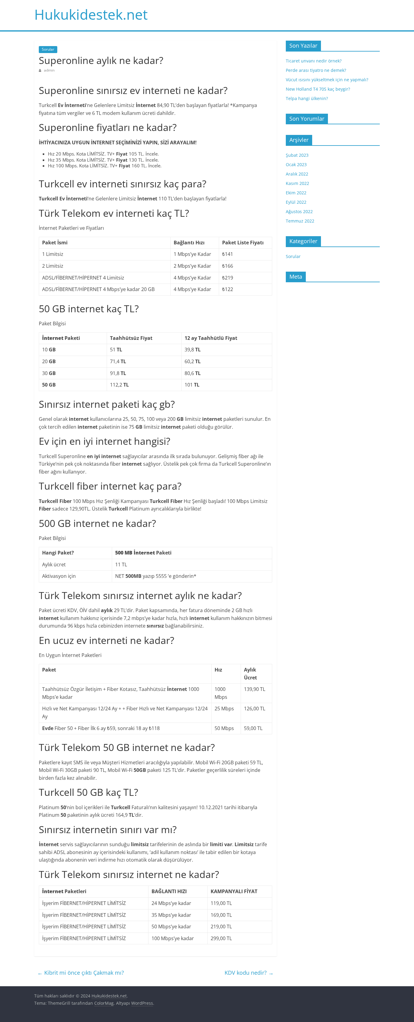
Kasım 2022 (297, 183)
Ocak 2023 (296, 164)
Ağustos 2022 (299, 211)
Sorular (48, 49)
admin (49, 70)
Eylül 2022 (296, 202)
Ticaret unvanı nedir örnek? (314, 61)
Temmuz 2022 (300, 221)
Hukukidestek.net (91, 14)
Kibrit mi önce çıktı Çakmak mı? (80, 972)
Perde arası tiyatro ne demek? (316, 70)
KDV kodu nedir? (249, 972)
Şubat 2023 (297, 155)
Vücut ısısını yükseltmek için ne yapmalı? (327, 79)
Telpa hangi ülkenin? (307, 98)
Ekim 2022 (296, 193)
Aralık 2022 (297, 174)
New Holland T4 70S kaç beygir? (318, 89)
